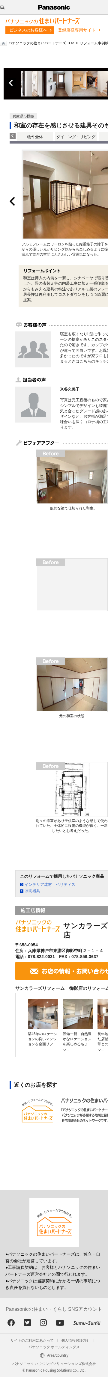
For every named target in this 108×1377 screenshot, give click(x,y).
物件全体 (35, 137)
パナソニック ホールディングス (54, 1347)
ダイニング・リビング (75, 137)
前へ (11, 83)
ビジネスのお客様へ (28, 30)
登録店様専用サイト (77, 30)
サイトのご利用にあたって (32, 1340)
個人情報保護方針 (75, 1340)
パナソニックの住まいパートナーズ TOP (41, 43)
